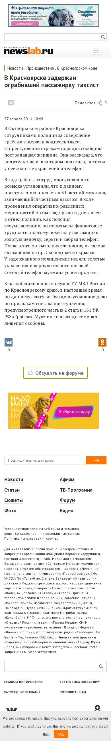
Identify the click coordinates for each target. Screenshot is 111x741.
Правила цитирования (23, 682)
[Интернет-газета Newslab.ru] (28, 50)
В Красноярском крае (77, 68)
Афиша (67, 479)
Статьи (12, 490)
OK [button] (61, 734)
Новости (15, 68)
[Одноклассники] (99, 710)
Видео (66, 510)
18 (11, 102)
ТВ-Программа (76, 490)
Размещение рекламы (22, 692)
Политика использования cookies (31, 538)
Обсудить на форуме (59, 373)
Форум (67, 500)
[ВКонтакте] (48, 710)
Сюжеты (13, 500)
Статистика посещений (80, 682)
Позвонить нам (73, 692)
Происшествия (40, 68)
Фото (10, 510)
